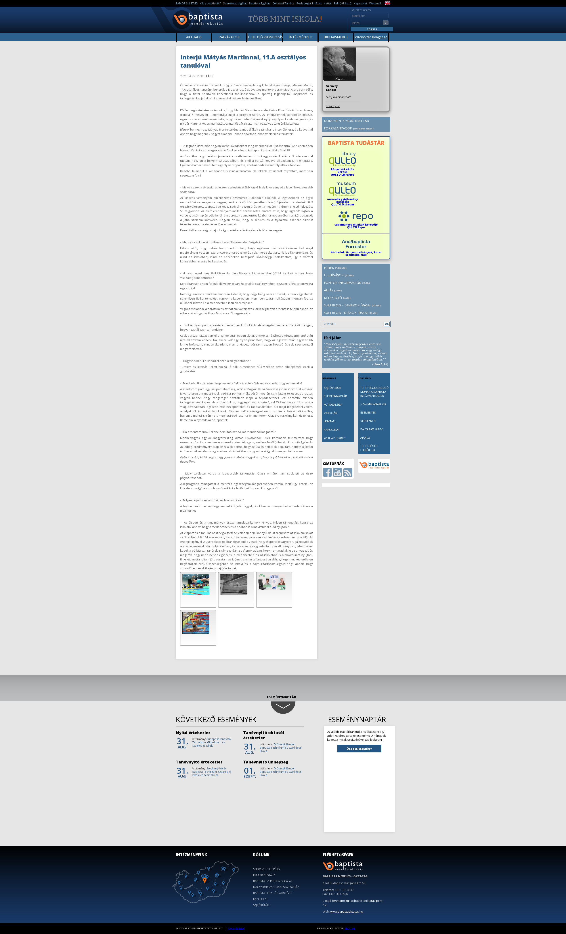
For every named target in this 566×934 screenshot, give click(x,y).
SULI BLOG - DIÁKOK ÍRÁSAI (351, 312)
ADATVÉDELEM (236, 928)
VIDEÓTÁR (330, 413)
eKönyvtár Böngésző (371, 37)
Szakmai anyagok (373, 404)
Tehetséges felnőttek (368, 448)
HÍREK (209, 76)
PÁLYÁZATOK (229, 37)
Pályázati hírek (371, 429)
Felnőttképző (343, 3)
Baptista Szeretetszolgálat (273, 881)
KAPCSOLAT (332, 430)
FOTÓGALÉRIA (333, 404)
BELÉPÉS (372, 29)
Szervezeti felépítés (266, 869)
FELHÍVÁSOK (339, 275)
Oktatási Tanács (283, 3)
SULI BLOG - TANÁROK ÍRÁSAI (352, 305)
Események (368, 412)
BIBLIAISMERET (336, 37)
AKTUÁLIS (194, 37)
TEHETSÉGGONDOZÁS (265, 37)
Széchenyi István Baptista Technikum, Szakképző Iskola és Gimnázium (211, 772)
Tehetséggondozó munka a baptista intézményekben (374, 392)
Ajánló (365, 438)
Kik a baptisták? (210, 3)
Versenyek (368, 421)
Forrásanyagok (349, 128)
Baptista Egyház (259, 3)
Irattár (328, 3)
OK (387, 323)
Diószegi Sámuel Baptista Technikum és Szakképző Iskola (281, 747)
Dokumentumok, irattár (346, 120)
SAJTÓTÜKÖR (332, 388)
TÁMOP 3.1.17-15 (187, 3)
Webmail (375, 3)
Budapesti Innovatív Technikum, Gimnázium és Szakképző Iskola (211, 742)
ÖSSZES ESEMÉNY (359, 749)
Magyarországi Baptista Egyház (276, 887)
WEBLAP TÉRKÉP (334, 438)
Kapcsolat (360, 3)
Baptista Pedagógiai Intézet (273, 893)
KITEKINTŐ (337, 297)
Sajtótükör (261, 905)
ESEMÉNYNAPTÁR (335, 396)
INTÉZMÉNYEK (300, 37)
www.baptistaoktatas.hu (346, 911)
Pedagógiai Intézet (308, 3)
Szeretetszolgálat (235, 3)
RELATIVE (349, 928)
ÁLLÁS (333, 290)
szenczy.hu (333, 106)
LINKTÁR (329, 421)
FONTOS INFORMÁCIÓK (347, 282)
